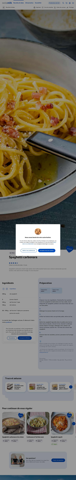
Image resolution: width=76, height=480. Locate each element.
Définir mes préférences (28, 250)
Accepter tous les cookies (47, 250)
